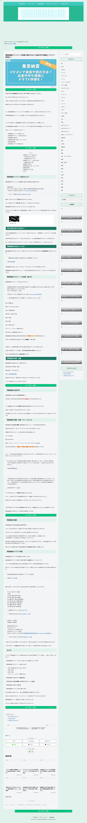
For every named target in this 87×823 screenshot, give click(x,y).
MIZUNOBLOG (35, 817)
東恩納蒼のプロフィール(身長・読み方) (31, 160)
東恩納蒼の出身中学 (27, 164)
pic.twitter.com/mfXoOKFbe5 (44, 633)
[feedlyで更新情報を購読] (29, 751)
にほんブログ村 (11, 718)
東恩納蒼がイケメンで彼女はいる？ (30, 154)
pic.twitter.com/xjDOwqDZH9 (34, 294)
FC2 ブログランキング (13, 716)
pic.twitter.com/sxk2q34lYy (30, 190)
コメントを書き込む (31, 801)
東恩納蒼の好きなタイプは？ (30, 158)
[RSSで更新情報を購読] (32, 751)
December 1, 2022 (26, 613)
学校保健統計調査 (12, 374)
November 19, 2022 (26, 194)
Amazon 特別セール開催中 (43, 47)
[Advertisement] (43, 31)
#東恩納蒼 (26, 633)
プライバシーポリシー (43, 817)
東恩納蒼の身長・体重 (28, 162)
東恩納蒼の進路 (26, 167)
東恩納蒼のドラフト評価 (28, 169)
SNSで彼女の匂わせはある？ (30, 156)
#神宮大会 (35, 633)
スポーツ (8, 735)
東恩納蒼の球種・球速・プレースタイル (31, 165)
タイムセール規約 (12, 43)
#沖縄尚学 (30, 633)
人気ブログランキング (13, 720)
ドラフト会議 (14, 578)
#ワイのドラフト (24, 610)
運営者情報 (52, 817)
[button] (31, 744)
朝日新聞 (13, 261)
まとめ (24, 171)
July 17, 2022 (37, 297)
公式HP (15, 468)
